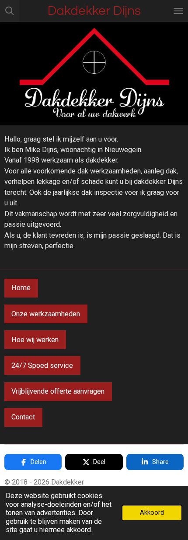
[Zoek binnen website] (9, 11)
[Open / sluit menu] (178, 11)
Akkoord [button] (152, 512)
